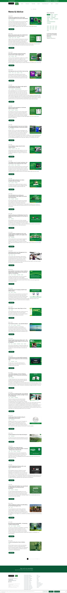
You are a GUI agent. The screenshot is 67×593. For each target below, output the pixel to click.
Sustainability (12, 237)
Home (37, 575)
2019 (56, 27)
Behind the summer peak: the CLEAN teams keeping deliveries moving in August (18, 35)
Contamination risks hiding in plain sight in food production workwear (17, 87)
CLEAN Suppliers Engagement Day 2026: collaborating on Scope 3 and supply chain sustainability (17, 234)
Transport (15, 292)
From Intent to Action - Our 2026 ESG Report (18, 323)
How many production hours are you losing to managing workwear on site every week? (18, 127)
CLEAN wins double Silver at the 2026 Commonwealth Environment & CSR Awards (18, 18)
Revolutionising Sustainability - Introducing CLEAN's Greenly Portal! (17, 524)
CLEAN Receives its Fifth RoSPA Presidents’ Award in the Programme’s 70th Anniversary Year (17, 358)
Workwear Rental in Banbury (27, 575)
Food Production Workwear (51, 21)
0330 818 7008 (10, 579)
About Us (38, 577)
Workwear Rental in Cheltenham (28, 578)
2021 (50, 27)
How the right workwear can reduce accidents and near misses (16, 180)
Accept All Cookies (57, 591)
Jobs (51, 3)
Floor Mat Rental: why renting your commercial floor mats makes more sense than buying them (17, 196)
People (21, 72)
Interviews (10, 37)
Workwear (27, 3)
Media (37, 578)
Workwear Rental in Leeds (27, 581)
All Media (48, 14)
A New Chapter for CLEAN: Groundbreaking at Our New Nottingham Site (17, 505)
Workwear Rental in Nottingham (28, 580)
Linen (22, 3)
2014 (48, 30)
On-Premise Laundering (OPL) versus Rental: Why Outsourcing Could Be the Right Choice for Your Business (18, 395)
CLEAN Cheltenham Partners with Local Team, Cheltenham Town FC (17, 467)
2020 (53, 27)
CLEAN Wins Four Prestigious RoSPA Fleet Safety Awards (17, 290)
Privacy (38, 581)
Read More (11, 29)
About (38, 3)
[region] (33, 591)
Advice (9, 56)
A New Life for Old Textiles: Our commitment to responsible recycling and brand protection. (18, 487)
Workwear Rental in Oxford (27, 589)
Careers (38, 579)
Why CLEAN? (38, 576)
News (12, 37)
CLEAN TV (10, 72)
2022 (48, 27)
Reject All (51, 591)
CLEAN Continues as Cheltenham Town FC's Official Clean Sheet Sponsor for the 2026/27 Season (18, 216)
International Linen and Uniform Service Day (18, 71)
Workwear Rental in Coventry (27, 579)
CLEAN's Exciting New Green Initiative (16, 542)
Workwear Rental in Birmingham (28, 576)
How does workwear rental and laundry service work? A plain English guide (17, 54)
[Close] (66, 591)
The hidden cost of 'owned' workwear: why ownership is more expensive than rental (17, 163)
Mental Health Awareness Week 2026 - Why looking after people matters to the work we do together (18, 341)
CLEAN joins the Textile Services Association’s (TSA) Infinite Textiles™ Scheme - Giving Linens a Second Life (18, 448)
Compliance (49, 23)
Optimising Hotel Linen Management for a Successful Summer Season (17, 253)
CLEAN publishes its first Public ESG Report (17, 434)
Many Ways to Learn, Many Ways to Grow (17, 308)
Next (37, 558)
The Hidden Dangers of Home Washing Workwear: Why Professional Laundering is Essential (17, 375)
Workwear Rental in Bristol (27, 577)
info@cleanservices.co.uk (12, 580)
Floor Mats (33, 3)
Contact (56, 3)
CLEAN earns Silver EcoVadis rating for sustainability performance (16, 417)
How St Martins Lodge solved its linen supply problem (16, 146)
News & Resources (45, 3)
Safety (15, 56)
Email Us (50, 37)
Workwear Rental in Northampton (28, 588)
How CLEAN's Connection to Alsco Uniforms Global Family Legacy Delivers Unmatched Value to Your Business (18, 272)
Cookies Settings (45, 591)
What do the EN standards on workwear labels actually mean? (17, 108)
